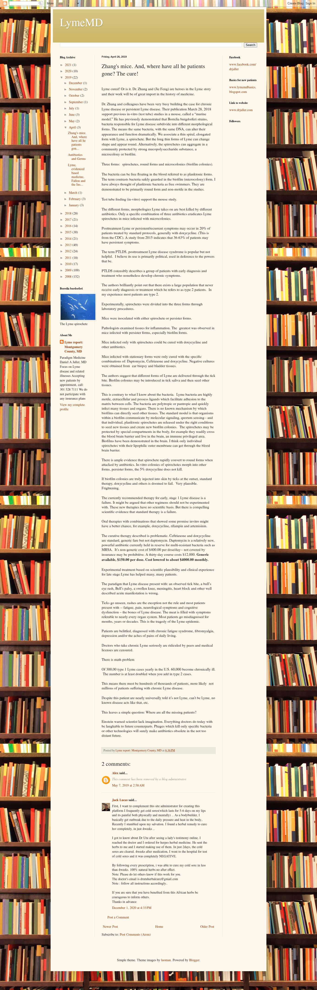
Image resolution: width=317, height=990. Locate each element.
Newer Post (110, 926)
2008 (68, 276)
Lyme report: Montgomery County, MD (74, 347)
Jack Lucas (120, 799)
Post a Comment (118, 917)
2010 (68, 264)
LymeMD (81, 21)
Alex (115, 772)
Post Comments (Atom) (135, 934)
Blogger (194, 960)
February (75, 199)
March (73, 192)
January (74, 205)
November (76, 89)
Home (159, 926)
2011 (68, 257)
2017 (68, 219)
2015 (68, 232)
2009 (68, 270)
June (72, 114)
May (72, 121)
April (73, 127)
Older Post (207, 926)
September (76, 102)
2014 (68, 238)
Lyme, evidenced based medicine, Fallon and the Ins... (76, 175)
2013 (68, 245)
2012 (68, 251)
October (74, 95)
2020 (68, 71)
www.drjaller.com (241, 110)
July (72, 108)
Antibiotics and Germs (77, 156)
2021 (68, 64)
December (76, 83)
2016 (68, 226)
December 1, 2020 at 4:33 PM (131, 907)
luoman (166, 960)
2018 (68, 213)
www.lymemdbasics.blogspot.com (242, 89)
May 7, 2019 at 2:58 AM (128, 785)
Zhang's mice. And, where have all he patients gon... (77, 141)
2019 (68, 77)
